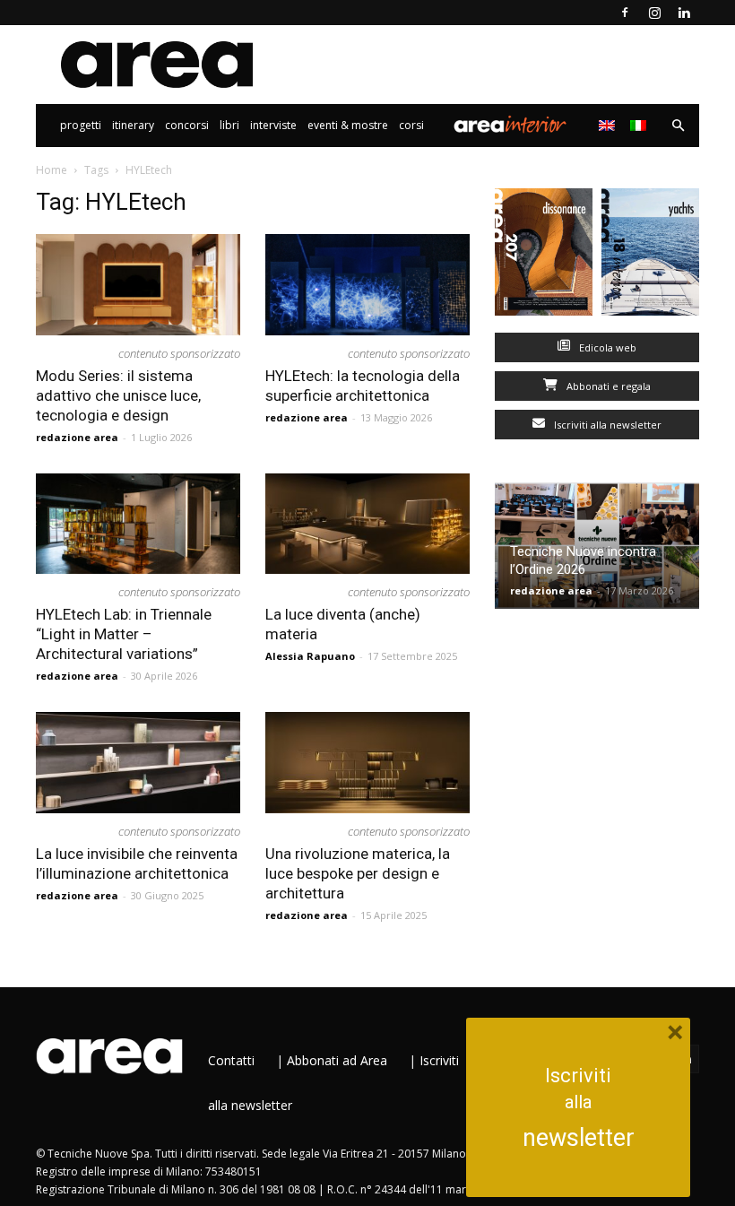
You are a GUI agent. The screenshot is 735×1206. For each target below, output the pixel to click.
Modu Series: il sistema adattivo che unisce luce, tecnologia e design (118, 395)
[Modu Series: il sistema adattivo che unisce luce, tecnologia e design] (138, 284)
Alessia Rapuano (310, 656)
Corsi (411, 125)
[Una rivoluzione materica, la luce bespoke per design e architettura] (367, 762)
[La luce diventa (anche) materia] (367, 524)
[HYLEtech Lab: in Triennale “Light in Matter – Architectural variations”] (138, 524)
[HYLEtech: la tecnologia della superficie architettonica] (367, 284)
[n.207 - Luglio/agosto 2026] (543, 256)
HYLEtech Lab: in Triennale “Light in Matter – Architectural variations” (124, 634)
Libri (229, 125)
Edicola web (606, 347)
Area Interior (510, 125)
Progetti (80, 125)
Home (51, 170)
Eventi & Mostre (347, 125)
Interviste (273, 125)
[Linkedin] (683, 12)
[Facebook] (624, 12)
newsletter (579, 1138)
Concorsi (187, 125)
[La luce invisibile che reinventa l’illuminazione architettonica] (138, 762)
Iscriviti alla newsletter (606, 424)
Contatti (231, 1060)
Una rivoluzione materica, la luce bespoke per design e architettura (357, 873)
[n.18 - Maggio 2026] (650, 256)
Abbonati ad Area (337, 1060)
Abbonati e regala (607, 386)
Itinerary (133, 125)
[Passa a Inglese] (609, 125)
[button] (677, 125)
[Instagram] (654, 12)
